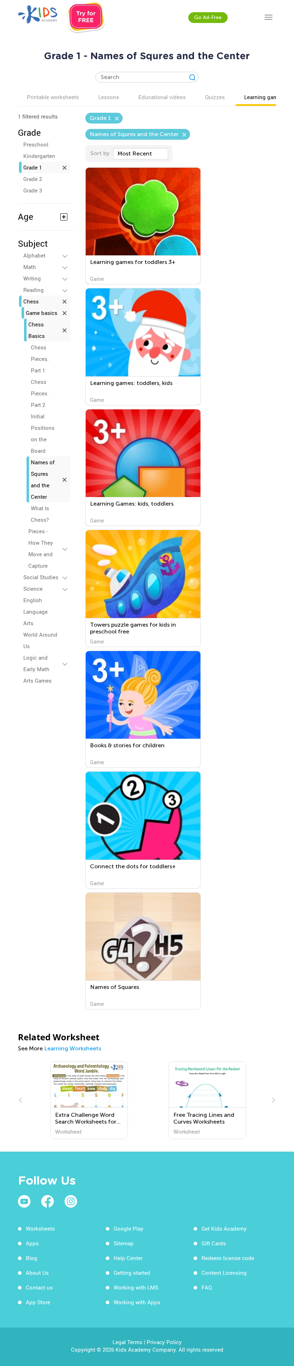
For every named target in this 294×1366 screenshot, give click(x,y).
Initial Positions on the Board (42, 433)
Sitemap (124, 1243)
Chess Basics (36, 330)
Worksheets (40, 1228)
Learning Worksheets (72, 1048)
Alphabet (34, 255)
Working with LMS (136, 1287)
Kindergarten (39, 155)
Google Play (128, 1228)
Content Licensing (224, 1272)
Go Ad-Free (208, 17)
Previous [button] (21, 1100)
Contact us (39, 1287)
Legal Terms (127, 1342)
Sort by (99, 153)
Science (33, 588)
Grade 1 (32, 167)
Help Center (128, 1258)
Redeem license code (227, 1258)
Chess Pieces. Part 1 (40, 359)
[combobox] (140, 153)
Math (29, 266)
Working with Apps (137, 1302)
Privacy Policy (164, 1342)
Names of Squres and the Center (42, 479)
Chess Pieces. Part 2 (40, 393)
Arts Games (37, 680)
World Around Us (40, 640)
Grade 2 (32, 178)
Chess (31, 301)
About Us (37, 1272)
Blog (31, 1258)
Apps (32, 1243)
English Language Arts (35, 611)
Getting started (132, 1272)
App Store (38, 1302)
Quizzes (215, 97)
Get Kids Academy (224, 1228)
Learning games (264, 97)
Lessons (108, 97)
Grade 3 (32, 190)
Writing (32, 278)
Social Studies (40, 577)
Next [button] (272, 1100)
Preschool (35, 144)
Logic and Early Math (36, 663)
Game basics (41, 312)
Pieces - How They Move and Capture (40, 548)
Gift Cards (213, 1243)
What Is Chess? (40, 514)
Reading (33, 289)
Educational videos (162, 97)
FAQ (206, 1287)
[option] (88, 1100)
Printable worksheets (53, 97)
